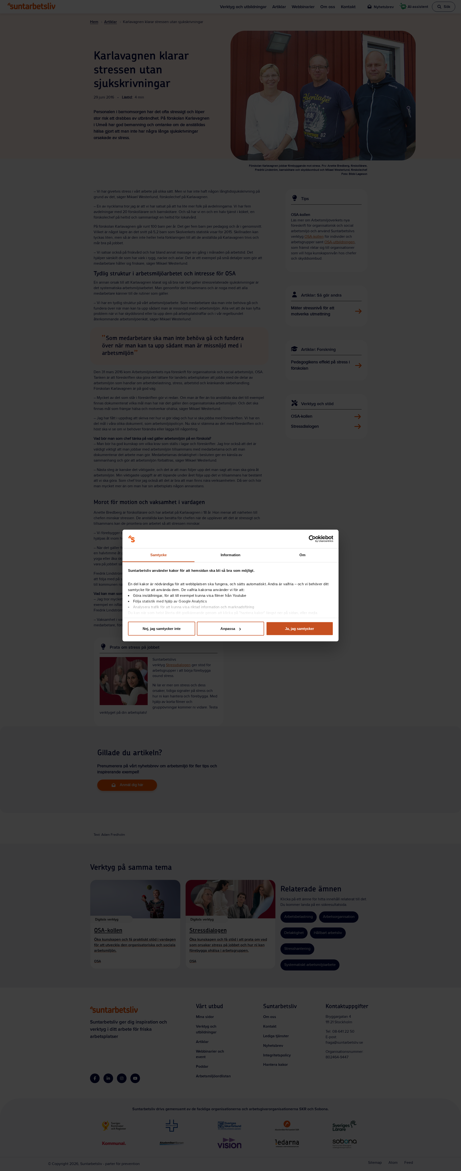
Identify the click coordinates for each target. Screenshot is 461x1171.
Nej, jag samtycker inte (162, 629)
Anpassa (227, 629)
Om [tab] (302, 555)
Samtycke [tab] (158, 555)
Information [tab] (230, 555)
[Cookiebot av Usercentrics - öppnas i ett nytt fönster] (312, 539)
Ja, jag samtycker (299, 629)
